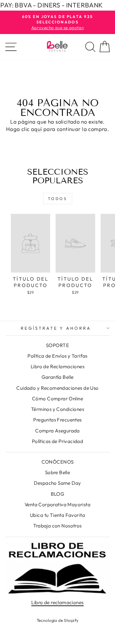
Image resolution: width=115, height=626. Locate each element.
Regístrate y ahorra (56, 328)
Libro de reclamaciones (57, 602)
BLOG (58, 494)
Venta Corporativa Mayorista (57, 504)
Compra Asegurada (57, 431)
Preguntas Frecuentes (57, 420)
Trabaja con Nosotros (57, 526)
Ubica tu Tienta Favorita (57, 515)
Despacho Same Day (57, 483)
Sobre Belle (57, 472)
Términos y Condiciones (57, 409)
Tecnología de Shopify (58, 620)
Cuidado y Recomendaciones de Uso (57, 388)
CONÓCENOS (58, 462)
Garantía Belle (58, 377)
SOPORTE (57, 345)
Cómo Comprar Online (57, 399)
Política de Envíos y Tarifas (57, 356)
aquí (36, 129)
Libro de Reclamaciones (57, 366)
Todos (57, 198)
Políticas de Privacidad (57, 441)
